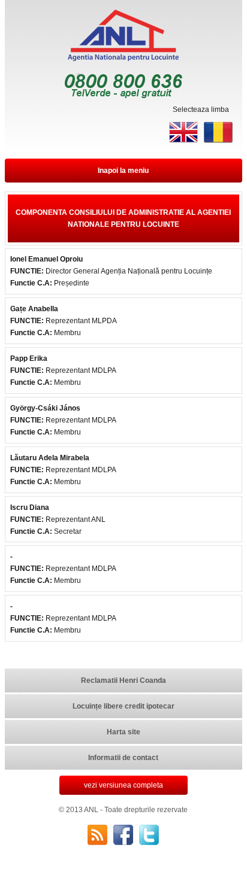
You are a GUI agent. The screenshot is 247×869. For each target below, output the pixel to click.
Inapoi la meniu (123, 170)
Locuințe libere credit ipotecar (123, 706)
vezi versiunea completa (123, 785)
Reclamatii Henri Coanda (123, 680)
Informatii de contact (123, 757)
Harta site (123, 732)
